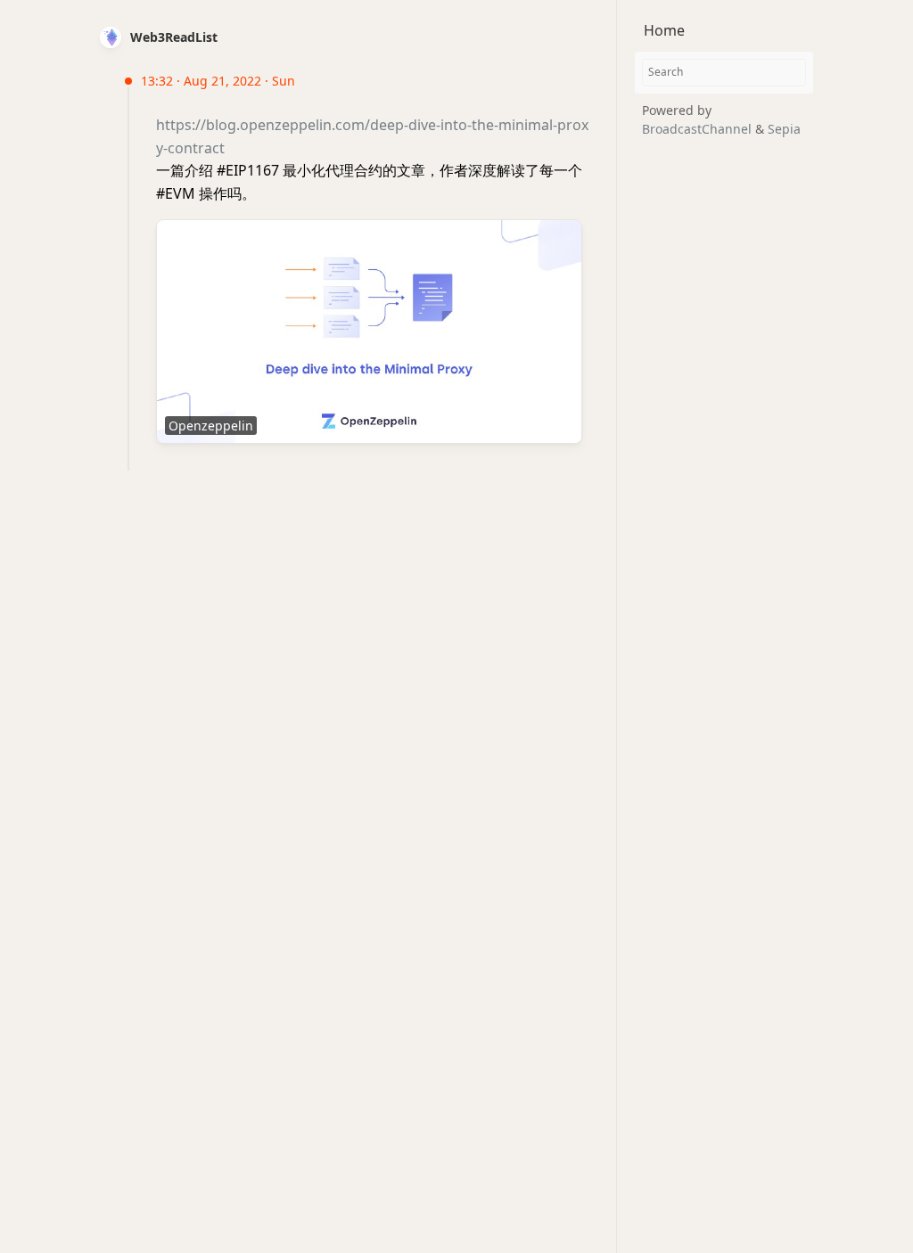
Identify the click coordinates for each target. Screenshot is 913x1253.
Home (664, 30)
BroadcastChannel (698, 128)
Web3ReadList (174, 37)
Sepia (784, 128)
